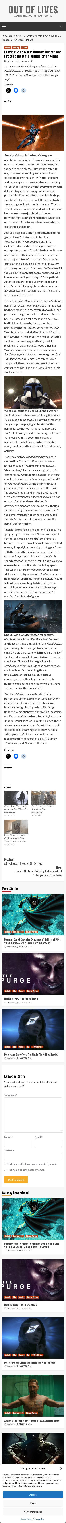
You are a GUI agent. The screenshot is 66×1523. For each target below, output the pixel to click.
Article (7, 47)
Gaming (16, 47)
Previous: (23, 861)
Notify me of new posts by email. (26, 1169)
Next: (38, 871)
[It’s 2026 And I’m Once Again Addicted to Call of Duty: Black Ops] (33, 1454)
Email (38, 1136)
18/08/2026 (23, 1002)
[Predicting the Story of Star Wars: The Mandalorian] (43, 798)
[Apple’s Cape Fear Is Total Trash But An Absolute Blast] (33, 1396)
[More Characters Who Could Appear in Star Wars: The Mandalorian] (16, 827)
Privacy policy (38, 1519)
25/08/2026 (23, 946)
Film (14, 991)
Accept (33, 1494)
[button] (61, 1468)
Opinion (24, 47)
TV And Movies (31, 932)
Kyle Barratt (12, 61)
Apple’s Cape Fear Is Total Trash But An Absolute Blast (31, 1420)
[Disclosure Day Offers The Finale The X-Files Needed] (33, 1029)
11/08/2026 (23, 1058)
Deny (33, 1503)
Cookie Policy (25, 1519)
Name (8, 1136)
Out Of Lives (33, 9)
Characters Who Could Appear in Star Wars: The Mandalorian (16, 809)
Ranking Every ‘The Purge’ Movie (21, 999)
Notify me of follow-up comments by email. (32, 1163)
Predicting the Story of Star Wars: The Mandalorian (42, 809)
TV (22, 932)
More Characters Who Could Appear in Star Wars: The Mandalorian (15, 838)
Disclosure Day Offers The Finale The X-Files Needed (31, 1054)
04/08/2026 (23, 1424)
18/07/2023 (25, 61)
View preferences (33, 1511)
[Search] (61, 26)
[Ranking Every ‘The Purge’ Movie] (33, 974)
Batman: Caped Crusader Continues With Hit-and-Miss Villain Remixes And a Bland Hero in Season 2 (32, 941)
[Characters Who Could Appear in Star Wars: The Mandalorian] (16, 798)
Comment (10, 1094)
